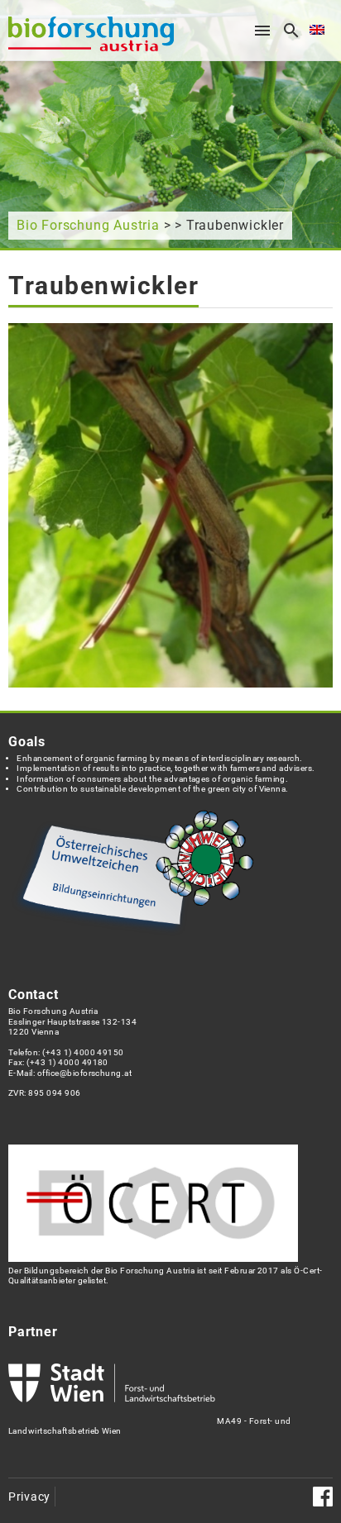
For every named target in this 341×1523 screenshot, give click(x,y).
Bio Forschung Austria (88, 225)
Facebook (323, 1496)
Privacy (29, 1497)
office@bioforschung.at (84, 1073)
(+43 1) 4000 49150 (83, 1052)
